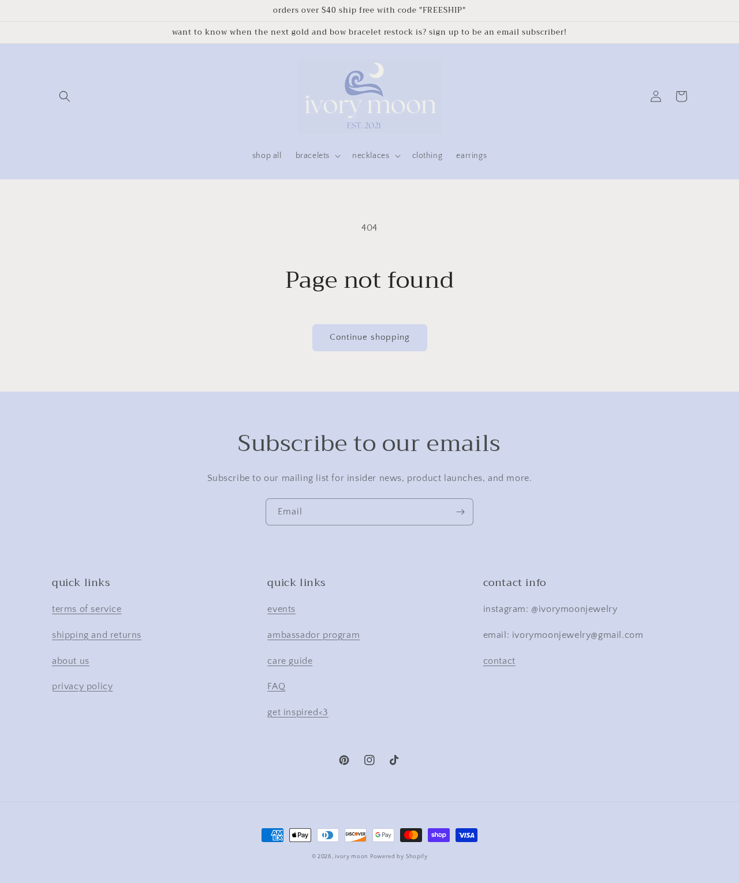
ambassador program (313, 635)
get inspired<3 (297, 712)
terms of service (87, 609)
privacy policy (82, 686)
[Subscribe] (460, 511)
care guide (289, 661)
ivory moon (351, 857)
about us (70, 661)
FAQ (276, 686)
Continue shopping (370, 337)
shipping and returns (96, 635)
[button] (64, 96)
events (281, 609)
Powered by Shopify (399, 857)
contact (499, 661)
